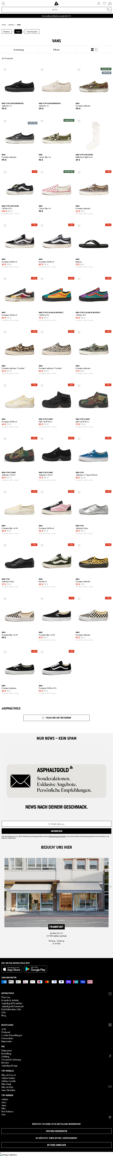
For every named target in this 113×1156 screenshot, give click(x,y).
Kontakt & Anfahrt (10, 1000)
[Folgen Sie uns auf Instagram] (110, 993)
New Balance (7, 1111)
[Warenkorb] (109, 3)
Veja (3, 1114)
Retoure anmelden (56, 1145)
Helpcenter (6, 1050)
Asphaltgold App (9, 1065)
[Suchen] (108, 10)
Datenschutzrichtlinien (57, 836)
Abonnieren (56, 831)
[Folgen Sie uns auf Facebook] (110, 1055)
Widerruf (5, 1032)
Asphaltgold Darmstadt (12, 1006)
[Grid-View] (92, 49)
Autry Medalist (8, 1089)
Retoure (5, 1062)
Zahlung (5, 1056)
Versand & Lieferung (11, 1059)
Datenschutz (7, 1038)
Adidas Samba (8, 1077)
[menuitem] (19, 49)
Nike (3, 1108)
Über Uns (5, 997)
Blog (3, 1015)
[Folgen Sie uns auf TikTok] (110, 1024)
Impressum (6, 1041)
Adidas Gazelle (8, 1080)
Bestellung (6, 1053)
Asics (3, 1102)
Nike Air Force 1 (8, 1074)
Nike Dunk (6, 1083)
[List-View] (96, 49)
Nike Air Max (7, 1086)
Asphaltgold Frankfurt (11, 1003)
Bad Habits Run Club (11, 1009)
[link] (56, 3)
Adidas (4, 1099)
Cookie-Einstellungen (11, 1035)
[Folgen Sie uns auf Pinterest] (110, 1117)
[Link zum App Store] (11, 969)
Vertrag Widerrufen (56, 1131)
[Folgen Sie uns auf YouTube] (110, 1087)
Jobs (3, 1012)
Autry (3, 1105)
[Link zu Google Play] (35, 969)
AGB (3, 1029)
